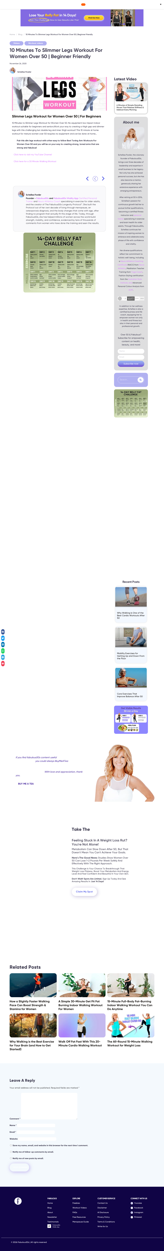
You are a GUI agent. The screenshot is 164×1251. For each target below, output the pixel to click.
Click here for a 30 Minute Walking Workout (35, 161)
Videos (16, 43)
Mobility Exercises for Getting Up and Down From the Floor (130, 656)
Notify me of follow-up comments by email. (33, 1152)
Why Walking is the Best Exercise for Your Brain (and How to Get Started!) (32, 1045)
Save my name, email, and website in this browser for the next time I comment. (50, 1146)
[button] (3, 632)
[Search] (141, 380)
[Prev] (91, 178)
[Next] (102, 178)
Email (13, 1132)
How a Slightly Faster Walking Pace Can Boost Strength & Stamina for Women (30, 1005)
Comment (15, 1119)
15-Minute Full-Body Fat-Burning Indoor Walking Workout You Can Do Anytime (129, 1005)
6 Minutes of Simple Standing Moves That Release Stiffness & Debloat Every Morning (130, 107)
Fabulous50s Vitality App (66, 198)
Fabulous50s (42, 198)
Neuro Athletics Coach (49, 201)
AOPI (131, 290)
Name (13, 1125)
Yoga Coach (137, 272)
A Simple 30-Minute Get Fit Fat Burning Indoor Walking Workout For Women (80, 1005)
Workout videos (35, 43)
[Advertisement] (131, 458)
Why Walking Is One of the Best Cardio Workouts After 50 (131, 615)
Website (14, 1139)
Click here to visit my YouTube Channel (33, 155)
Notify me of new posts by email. (28, 1158)
